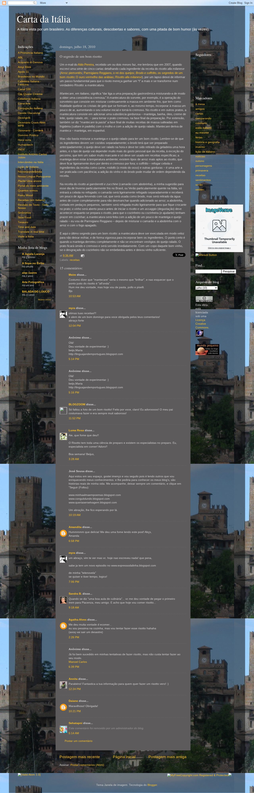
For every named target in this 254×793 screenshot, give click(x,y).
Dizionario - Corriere (30, 130)
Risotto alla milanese (128, 77)
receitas (75, 259)
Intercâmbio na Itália (30, 162)
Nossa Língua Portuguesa (34, 176)
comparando (203, 118)
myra (72, 308)
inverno (200, 146)
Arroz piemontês (71, 73)
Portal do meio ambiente (33, 185)
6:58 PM (74, 541)
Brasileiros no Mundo (31, 76)
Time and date (27, 227)
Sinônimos (24, 212)
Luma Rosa (76, 430)
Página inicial (124, 757)
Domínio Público (28, 135)
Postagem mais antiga (167, 757)
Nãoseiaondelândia (30, 171)
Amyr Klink (24, 67)
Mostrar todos (44, 299)
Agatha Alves (78, 619)
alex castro (29, 272)
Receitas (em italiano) (31, 200)
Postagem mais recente (80, 757)
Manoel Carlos (78, 661)
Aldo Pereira (86, 64)
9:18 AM (74, 607)
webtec (199, 189)
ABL (20, 57)
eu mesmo (202, 132)
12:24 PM (75, 689)
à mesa (200, 104)
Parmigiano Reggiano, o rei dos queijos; (109, 73)
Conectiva (24, 103)
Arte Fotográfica (33, 282)
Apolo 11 (23, 71)
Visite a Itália (26, 236)
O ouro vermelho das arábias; (95, 77)
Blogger (152, 784)
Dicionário (24, 117)
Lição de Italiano (28, 166)
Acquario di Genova (30, 62)
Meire (72, 274)
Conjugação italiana (30, 108)
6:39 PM (74, 666)
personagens (203, 165)
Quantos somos (28, 190)
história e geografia (207, 142)
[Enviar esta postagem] (81, 255)
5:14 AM (74, 733)
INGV (21, 149)
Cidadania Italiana (29, 98)
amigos (200, 108)
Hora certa (24, 140)
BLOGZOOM (77, 404)
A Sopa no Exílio (33, 263)
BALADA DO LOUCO (35, 291)
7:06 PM (74, 581)
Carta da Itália (43, 18)
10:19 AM (75, 515)
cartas (199, 113)
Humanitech (25, 144)
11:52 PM (75, 418)
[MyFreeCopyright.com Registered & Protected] (197, 775)
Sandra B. (75, 593)
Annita (73, 678)
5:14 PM (74, 359)
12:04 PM (75, 325)
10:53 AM (75, 296)
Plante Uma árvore (29, 181)
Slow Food (24, 217)
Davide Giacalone (29, 113)
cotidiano (201, 123)
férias (198, 137)
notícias (200, 156)
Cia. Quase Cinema (30, 94)
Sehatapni (75, 723)
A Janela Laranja (33, 254)
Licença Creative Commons (201, 324)
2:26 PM (74, 637)
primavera (201, 170)
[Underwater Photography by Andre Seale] (206, 254)
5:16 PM (74, 392)
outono (199, 161)
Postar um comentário (78, 740)
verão (199, 184)
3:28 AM (74, 459)
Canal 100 (24, 89)
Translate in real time (31, 231)
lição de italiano (205, 151)
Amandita (75, 527)
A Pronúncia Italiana (30, 52)
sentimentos (203, 180)
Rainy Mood (25, 195)
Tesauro (23, 222)
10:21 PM (75, 711)
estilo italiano (203, 127)
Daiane (73, 700)
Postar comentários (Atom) (87, 764)
